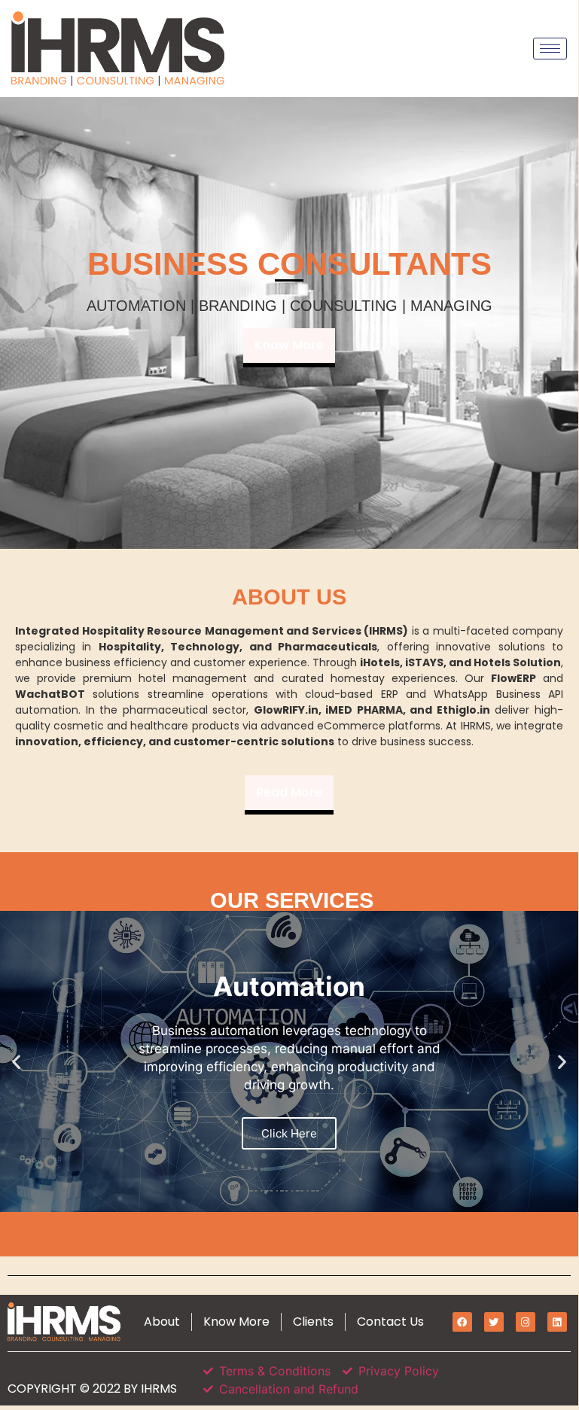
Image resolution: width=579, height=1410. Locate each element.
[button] (16, 1061)
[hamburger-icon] (550, 48)
